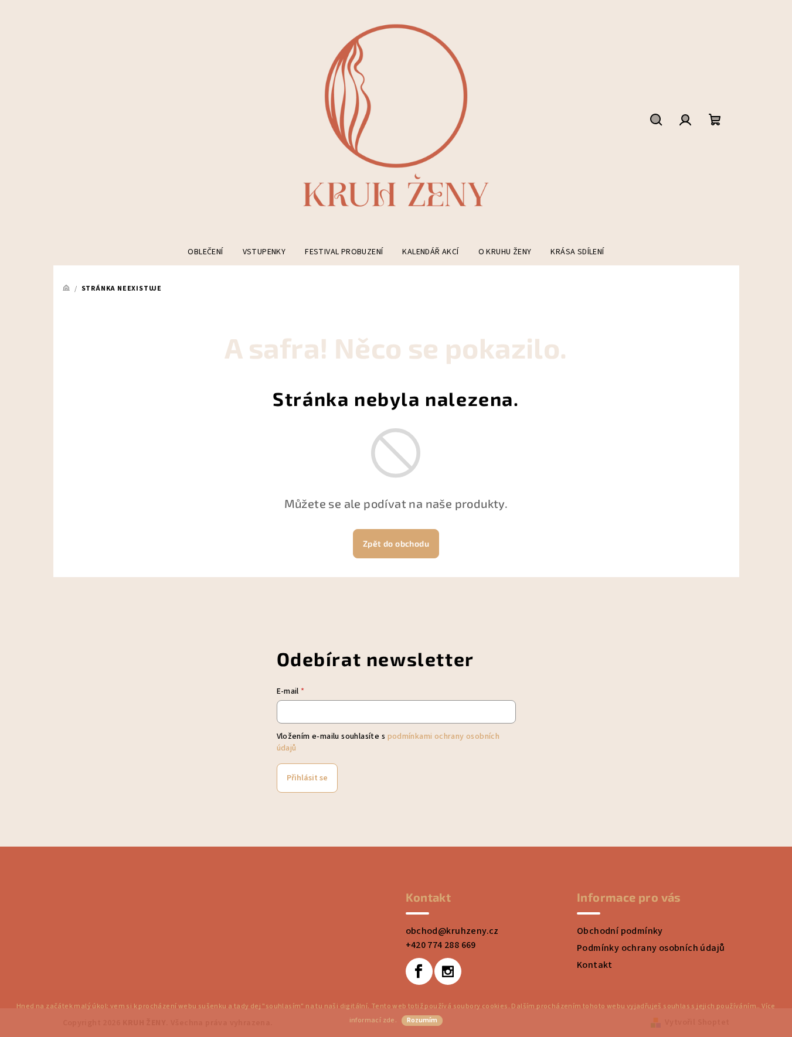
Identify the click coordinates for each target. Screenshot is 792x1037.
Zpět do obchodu (396, 543)
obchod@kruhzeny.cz (452, 931)
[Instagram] (447, 971)
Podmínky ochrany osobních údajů (651, 948)
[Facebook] (419, 971)
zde (389, 1020)
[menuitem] (205, 251)
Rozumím (422, 1020)
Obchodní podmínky (620, 931)
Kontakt (595, 964)
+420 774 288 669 (441, 945)
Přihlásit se (307, 778)
